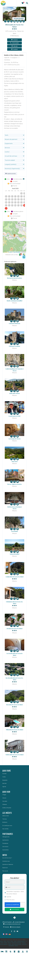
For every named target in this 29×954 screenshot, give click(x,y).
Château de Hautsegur (14, 323)
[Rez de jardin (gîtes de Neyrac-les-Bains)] (14, 669)
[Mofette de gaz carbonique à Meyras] (14, 498)
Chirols (8, 941)
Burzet (5, 941)
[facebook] (11, 931)
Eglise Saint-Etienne (14, 393)
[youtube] (17, 931)
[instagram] (14, 931)
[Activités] (10, 951)
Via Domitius (14, 531)
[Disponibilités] (17, 21)
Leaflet (10, 252)
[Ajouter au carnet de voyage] (5, 21)
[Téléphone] (11, 21)
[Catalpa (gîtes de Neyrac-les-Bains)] (14, 568)
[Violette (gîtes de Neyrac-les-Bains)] (14, 746)
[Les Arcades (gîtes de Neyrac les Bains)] (14, 645)
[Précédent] (5, 179)
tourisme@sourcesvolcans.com (12, 924)
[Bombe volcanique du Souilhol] (14, 292)
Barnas (1, 941)
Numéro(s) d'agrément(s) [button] (12, 168)
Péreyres (24, 942)
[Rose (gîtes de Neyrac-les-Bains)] (14, 696)
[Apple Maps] (24, 254)
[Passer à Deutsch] (10, 934)
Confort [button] (7, 152)
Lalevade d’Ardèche (21, 941)
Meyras (9, 942)
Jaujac (15, 941)
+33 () (19, 922)
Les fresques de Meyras (14, 438)
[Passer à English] (6, 934)
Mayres (5, 942)
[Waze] (24, 257)
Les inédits (7, 812)
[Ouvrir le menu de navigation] (27, 951)
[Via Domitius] (14, 522)
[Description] (8, 21)
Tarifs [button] (6, 135)
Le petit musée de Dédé (14, 416)
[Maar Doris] (14, 453)
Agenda (9, 896)
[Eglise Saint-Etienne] (14, 385)
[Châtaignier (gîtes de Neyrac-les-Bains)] (14, 593)
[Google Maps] (20, 254)
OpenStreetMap (16, 252)
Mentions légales (16, 927)
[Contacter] (14, 21)
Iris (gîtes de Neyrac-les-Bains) (14, 628)
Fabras (11, 941)
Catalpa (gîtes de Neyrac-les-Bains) (14, 576)
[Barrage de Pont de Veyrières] (14, 269)
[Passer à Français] (3, 934)
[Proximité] (23, 951)
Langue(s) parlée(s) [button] (10, 164)
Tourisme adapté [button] (10, 160)
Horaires (7, 927)
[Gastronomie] (6, 951)
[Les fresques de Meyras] (14, 430)
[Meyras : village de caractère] (14, 475)
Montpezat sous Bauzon (16, 942)
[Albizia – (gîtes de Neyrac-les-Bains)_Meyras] (14, 7)
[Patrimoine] (14, 951)
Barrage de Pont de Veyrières (14, 278)
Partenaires (7, 833)
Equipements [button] (9, 143)
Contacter (15, 39)
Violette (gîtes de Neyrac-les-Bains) (14, 754)
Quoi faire (6, 770)
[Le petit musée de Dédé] (14, 407)
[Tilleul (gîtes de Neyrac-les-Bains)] (14, 721)
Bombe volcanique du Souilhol (14, 300)
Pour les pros (11, 899)
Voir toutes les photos (19, 18)
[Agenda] (19, 951)
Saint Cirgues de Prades (16, 944)
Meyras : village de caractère (14, 484)
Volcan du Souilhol (14, 554)
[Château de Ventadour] (14, 337)
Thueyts (16, 945)
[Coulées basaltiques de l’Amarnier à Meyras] (14, 360)
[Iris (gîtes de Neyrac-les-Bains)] (14, 620)
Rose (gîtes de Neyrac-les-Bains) (14, 704)
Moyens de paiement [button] (11, 139)
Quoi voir (6, 791)
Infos (4, 855)
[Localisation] (20, 21)
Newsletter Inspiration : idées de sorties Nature (15, 893)
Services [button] (7, 147)
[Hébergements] (2, 951)
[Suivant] (23, 179)
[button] (14, 235)
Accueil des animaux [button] (11, 156)
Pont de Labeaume (3, 944)
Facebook (15, 49)
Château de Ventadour (14, 346)
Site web (15, 46)
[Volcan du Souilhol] (14, 545)
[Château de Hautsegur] (14, 315)
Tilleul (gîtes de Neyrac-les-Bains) (14, 729)
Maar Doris (14, 461)
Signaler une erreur (11, 173)
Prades (9, 944)
